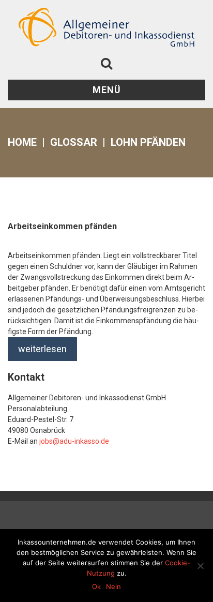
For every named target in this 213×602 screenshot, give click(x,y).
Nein (113, 586)
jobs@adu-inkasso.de (74, 441)
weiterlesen (42, 348)
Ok (96, 586)
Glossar (73, 142)
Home (22, 142)
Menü (107, 89)
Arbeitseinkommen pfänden (62, 226)
